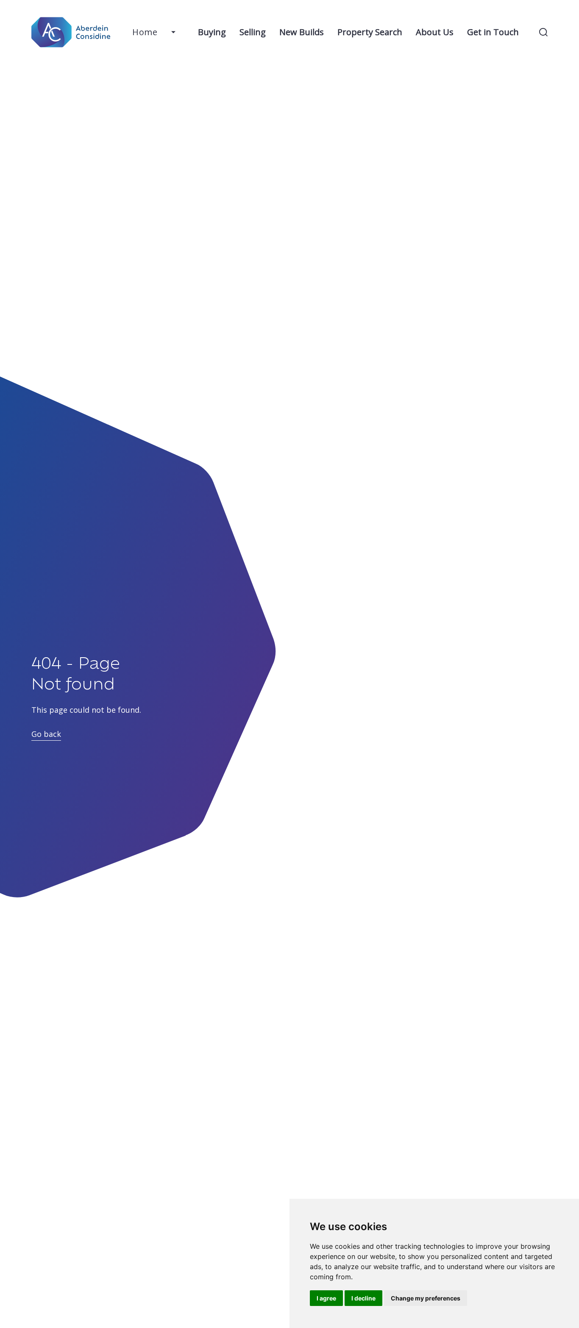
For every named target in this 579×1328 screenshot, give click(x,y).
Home (144, 32)
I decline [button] (363, 1298)
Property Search (369, 32)
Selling (252, 32)
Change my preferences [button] (425, 1298)
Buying (212, 32)
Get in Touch (493, 32)
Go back (46, 734)
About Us (435, 32)
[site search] (543, 32)
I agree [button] (326, 1298)
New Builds (301, 32)
